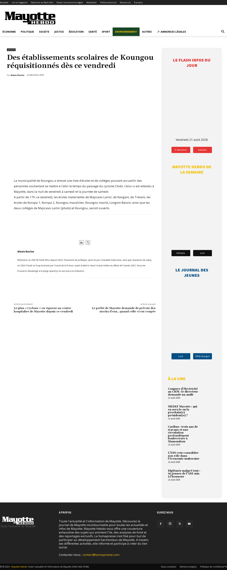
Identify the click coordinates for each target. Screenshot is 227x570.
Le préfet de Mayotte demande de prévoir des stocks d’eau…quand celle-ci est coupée (124, 309)
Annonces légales (173, 31)
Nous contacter (168, 566)
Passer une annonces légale (70, 2)
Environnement (126, 31)
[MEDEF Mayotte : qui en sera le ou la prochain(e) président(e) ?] (209, 411)
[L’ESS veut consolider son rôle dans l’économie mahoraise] (209, 457)
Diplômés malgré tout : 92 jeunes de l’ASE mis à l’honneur (184, 473)
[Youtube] (189, 523)
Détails (202, 149)
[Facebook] (136, 84)
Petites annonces (108, 2)
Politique (27, 31)
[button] (222, 32)
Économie (9, 31)
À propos (138, 2)
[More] (153, 84)
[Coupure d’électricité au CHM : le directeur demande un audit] (209, 393)
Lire (202, 253)
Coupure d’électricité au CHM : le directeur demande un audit (183, 391)
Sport (106, 31)
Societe (44, 31)
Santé (92, 31)
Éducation (76, 31)
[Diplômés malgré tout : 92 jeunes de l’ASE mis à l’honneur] (209, 475)
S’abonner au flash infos (42, 2)
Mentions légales (188, 566)
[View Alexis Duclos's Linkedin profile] (81, 242)
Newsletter (91, 2)
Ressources (125, 2)
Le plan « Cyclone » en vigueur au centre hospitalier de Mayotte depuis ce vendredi (43, 309)
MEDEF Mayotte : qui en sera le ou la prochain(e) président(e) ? (182, 411)
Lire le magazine (19, 2)
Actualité (4, 2)
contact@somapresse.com (101, 555)
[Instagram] (170, 523)
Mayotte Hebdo (19, 566)
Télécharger (202, 356)
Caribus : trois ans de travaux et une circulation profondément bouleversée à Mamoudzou (183, 434)
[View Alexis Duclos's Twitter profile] (88, 242)
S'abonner (181, 149)
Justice (59, 31)
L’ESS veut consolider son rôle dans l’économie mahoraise (183, 455)
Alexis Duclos (25, 251)
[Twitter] (145, 84)
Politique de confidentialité (213, 566)
